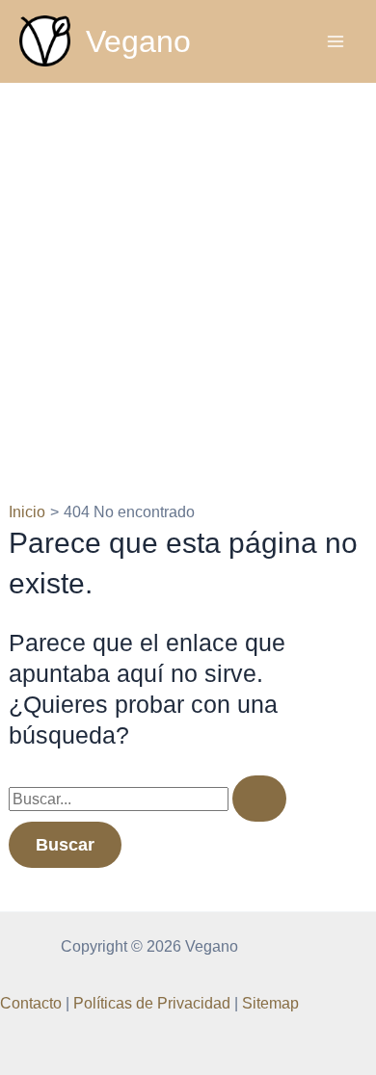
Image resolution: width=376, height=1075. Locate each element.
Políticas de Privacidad (151, 1002)
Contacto (31, 1002)
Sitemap (270, 1002)
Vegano (138, 41)
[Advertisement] (188, 280)
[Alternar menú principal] (335, 42)
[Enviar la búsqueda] (259, 798)
